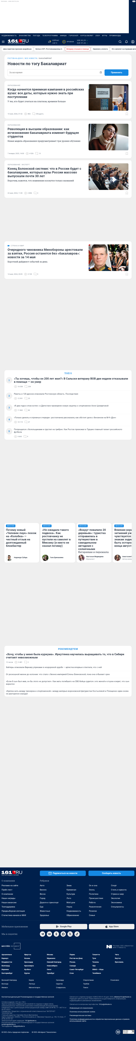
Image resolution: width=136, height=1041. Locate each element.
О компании (7, 894)
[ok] (56, 934)
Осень (92, 890)
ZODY (97, 36)
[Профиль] (133, 41)
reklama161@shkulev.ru (122, 997)
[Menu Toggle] (3, 41)
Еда (41, 907)
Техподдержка (8, 907)
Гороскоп (73, 36)
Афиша (63, 36)
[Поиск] (120, 41)
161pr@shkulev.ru (105, 1004)
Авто (42, 885)
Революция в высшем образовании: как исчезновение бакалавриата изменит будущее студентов (43, 132)
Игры (104, 36)
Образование (73, 915)
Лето (69, 898)
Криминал (71, 890)
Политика (93, 894)
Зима (69, 885)
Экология (115, 898)
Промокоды (115, 36)
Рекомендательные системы (80, 1015)
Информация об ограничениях (81, 1008)
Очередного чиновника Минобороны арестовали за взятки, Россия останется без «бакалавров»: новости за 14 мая (45, 253)
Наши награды (8, 898)
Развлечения (95, 907)
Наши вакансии (9, 902)
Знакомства (25, 36)
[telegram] (42, 934)
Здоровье (44, 915)
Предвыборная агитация (13, 911)
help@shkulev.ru (19, 1026)
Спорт (114, 885)
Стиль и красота (118, 890)
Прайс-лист (7, 890)
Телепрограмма (50, 36)
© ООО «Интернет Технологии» (44, 1032)
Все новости (31, 58)
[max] (63, 934)
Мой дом (71, 902)
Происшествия (96, 898)
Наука (69, 907)
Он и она (93, 885)
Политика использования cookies (82, 1012)
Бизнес (43, 890)
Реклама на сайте (10, 885)
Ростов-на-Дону (15, 58)
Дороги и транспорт (49, 902)
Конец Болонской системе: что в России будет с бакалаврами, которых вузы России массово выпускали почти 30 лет (44, 172)
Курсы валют (86, 36)
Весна (42, 894)
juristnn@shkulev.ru (9, 1024)
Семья (92, 915)
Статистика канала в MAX (14, 915)
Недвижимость (9, 36)
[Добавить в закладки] (126, 113)
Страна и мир (117, 894)
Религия (93, 911)
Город (42, 898)
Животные (45, 911)
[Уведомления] (126, 41)
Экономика (116, 902)
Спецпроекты (117, 907)
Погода (36, 36)
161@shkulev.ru (30, 1021)
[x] (70, 934)
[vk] (49, 934)
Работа (92, 902)
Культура (71, 894)
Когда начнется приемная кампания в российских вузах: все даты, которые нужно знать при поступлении (46, 93)
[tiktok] (77, 934)
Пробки (68, 42)
